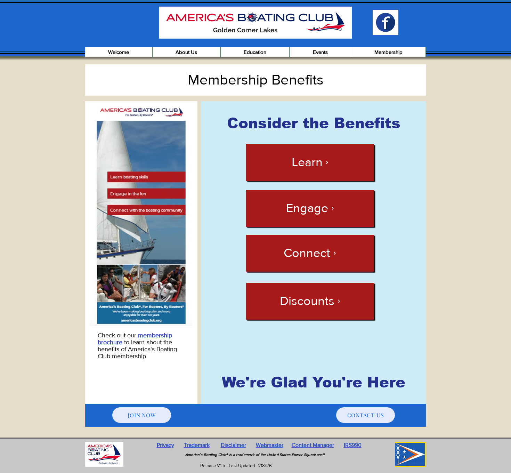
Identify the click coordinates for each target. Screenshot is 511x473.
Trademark (197, 445)
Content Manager (313, 445)
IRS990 (353, 445)
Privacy (165, 445)
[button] (187, 52)
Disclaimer (233, 445)
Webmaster (269, 445)
